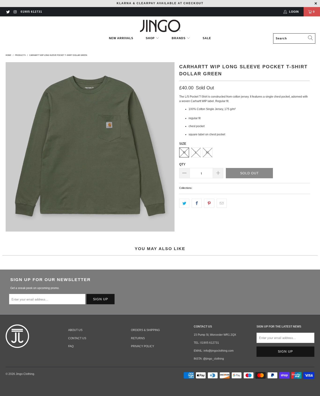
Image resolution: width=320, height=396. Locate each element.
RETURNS (138, 338)
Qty (182, 164)
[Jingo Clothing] (160, 26)
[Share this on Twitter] (184, 203)
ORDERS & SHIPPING (145, 330)
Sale (207, 38)
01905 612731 (31, 11)
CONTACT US (77, 338)
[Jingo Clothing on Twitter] (8, 11)
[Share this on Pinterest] (209, 203)
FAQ (71, 346)
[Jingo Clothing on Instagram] (15, 11)
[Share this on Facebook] (197, 203)
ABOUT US (75, 330)
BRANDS (179, 38)
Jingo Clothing (25, 374)
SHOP (151, 38)
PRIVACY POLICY (142, 346)
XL (208, 152)
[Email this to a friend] (222, 203)
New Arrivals (121, 38)
